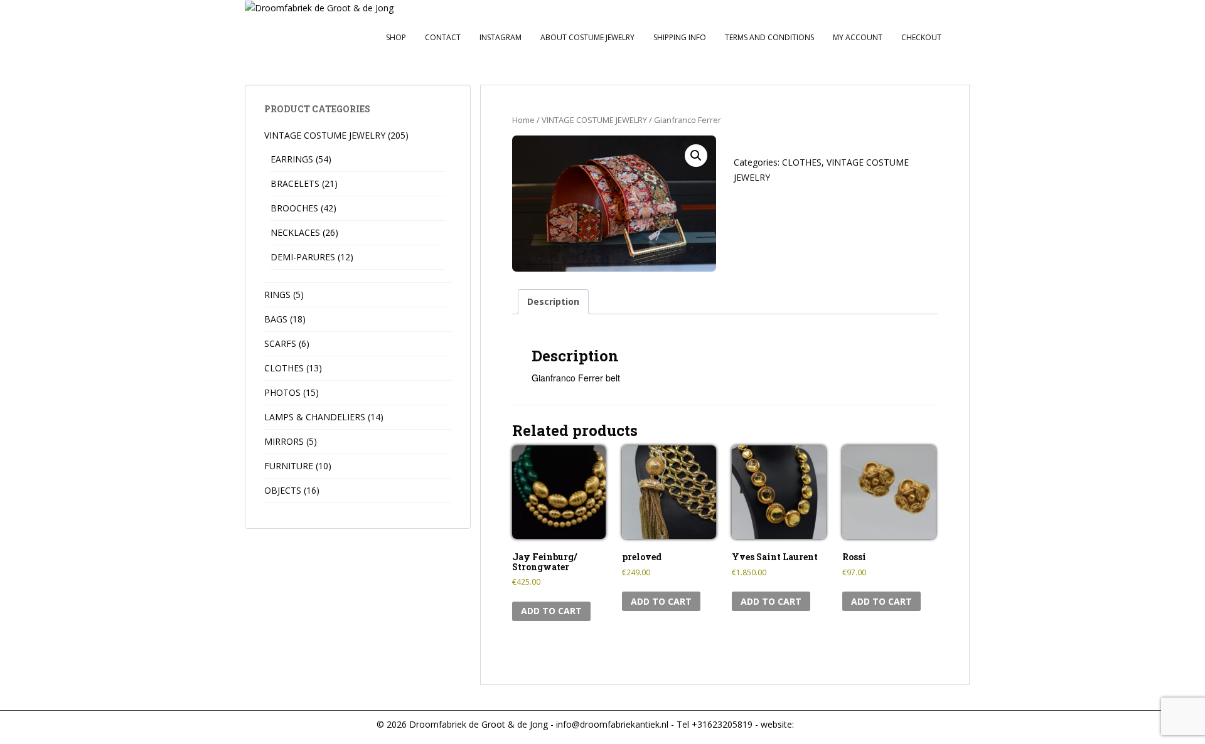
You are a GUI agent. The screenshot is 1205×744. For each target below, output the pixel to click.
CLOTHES (802, 162)
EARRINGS (291, 159)
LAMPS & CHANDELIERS (314, 417)
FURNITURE (288, 466)
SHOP (396, 37)
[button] (696, 155)
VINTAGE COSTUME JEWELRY (594, 119)
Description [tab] (553, 301)
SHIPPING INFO (679, 37)
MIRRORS (284, 441)
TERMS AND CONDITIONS (769, 37)
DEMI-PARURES (302, 257)
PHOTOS (282, 392)
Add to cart (551, 611)
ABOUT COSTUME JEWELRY (587, 37)
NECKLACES (295, 232)
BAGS (275, 319)
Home (523, 119)
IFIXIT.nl (811, 724)
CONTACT (443, 37)
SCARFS (280, 343)
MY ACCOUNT (857, 37)
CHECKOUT (921, 37)
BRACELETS (294, 183)
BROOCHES (294, 208)
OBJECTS (282, 490)
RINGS (277, 294)
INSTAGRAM (500, 37)
